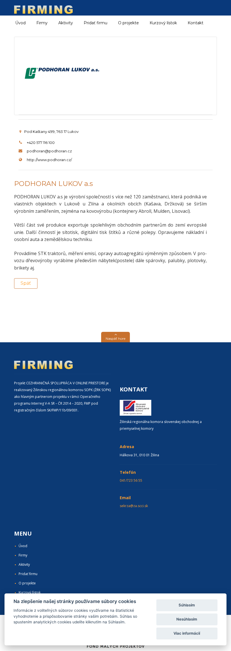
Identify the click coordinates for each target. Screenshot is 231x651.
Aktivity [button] (65, 22)
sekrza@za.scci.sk (134, 505)
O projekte (128, 22)
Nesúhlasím (186, 619)
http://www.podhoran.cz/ (49, 159)
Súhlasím (187, 605)
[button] (115, 337)
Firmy (23, 555)
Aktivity (24, 564)
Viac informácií (187, 633)
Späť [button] (26, 283)
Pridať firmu (95, 22)
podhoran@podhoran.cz (49, 151)
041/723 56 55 (131, 480)
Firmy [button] (42, 22)
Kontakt (195, 22)
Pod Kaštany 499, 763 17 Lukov (51, 131)
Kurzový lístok (163, 22)
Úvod (20, 22)
